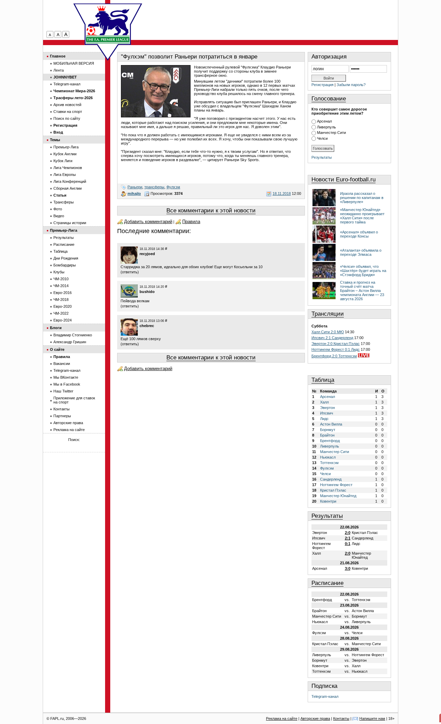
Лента (58, 70)
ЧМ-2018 (61, 299)
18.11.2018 (282, 193)
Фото (57, 209)
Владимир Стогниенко (72, 335)
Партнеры (62, 416)
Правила (191, 221)
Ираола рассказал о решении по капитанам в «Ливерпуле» (361, 197)
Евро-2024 (62, 320)
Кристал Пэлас (333, 490)
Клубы (58, 272)
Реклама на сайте (69, 430)
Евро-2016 (62, 293)
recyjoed (147, 254)
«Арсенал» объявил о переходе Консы (359, 234)
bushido (147, 292)
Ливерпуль (326, 127)
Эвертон (327, 408)
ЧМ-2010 (61, 279)
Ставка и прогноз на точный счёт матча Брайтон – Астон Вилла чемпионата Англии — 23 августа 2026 (362, 290)
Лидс (324, 419)
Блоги (56, 328)
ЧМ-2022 (61, 313)
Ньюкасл (328, 457)
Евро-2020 (62, 306)
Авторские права (68, 423)
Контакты (61, 409)
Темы (55, 140)
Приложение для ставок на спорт (74, 400)
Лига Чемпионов (67, 168)
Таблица (322, 380)
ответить (129, 272)
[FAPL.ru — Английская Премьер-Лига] (108, 24)
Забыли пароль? (351, 85)
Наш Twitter (63, 391)
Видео (58, 216)
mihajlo (134, 193)
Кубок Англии (64, 154)
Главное (57, 56)
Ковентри (328, 501)
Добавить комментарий (148, 221)
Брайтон (327, 435)
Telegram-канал (324, 696)
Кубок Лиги (62, 161)
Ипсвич (326, 413)
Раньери (134, 187)
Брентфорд (330, 441)
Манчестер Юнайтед (338, 496)
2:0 (347, 533)
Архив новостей (67, 105)
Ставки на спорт (67, 111)
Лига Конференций (69, 181)
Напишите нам (372, 718)
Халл (324, 402)
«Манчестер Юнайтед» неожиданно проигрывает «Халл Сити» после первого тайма (362, 216)
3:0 (347, 568)
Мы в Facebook (66, 384)
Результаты (321, 157)
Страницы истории (69, 223)
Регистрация (322, 85)
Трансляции (327, 314)
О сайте (57, 349)
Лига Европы (64, 174)
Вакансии (61, 363)
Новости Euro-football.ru (343, 179)
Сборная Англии (67, 188)
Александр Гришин (69, 342)
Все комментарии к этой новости (211, 210)
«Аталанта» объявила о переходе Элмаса (360, 252)
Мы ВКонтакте (65, 377)
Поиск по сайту (66, 118)
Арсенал (324, 121)
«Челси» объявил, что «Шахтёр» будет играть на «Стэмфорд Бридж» (363, 270)
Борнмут (327, 430)
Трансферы (63, 202)
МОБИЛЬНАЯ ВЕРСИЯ (73, 63)
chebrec (147, 326)
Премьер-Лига (66, 147)
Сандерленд (330, 479)
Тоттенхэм (329, 463)
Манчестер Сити (331, 132)
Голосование (328, 98)
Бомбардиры (64, 265)
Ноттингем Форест (336, 485)
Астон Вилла (331, 424)
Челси (322, 138)
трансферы (154, 187)
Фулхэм (173, 187)
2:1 (347, 538)
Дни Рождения (65, 258)
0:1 (347, 544)
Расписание (327, 583)
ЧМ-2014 (61, 286)
